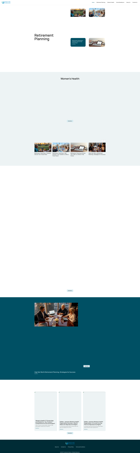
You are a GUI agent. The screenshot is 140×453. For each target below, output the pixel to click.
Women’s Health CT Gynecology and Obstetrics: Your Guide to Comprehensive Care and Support (45, 422)
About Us (128, 2)
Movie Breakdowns (120, 2)
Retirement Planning (101, 2)
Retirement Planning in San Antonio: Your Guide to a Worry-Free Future (60, 154)
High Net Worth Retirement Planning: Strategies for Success (97, 154)
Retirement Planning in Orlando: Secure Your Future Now (77, 41)
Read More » (74, 44)
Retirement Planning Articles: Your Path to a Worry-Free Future (78, 154)
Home (93, 2)
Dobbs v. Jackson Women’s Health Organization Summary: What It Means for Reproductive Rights (69, 423)
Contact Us (135, 2)
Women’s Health (110, 2)
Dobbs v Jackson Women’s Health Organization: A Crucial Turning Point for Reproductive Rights (93, 423)
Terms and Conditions (80, 447)
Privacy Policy (71, 447)
